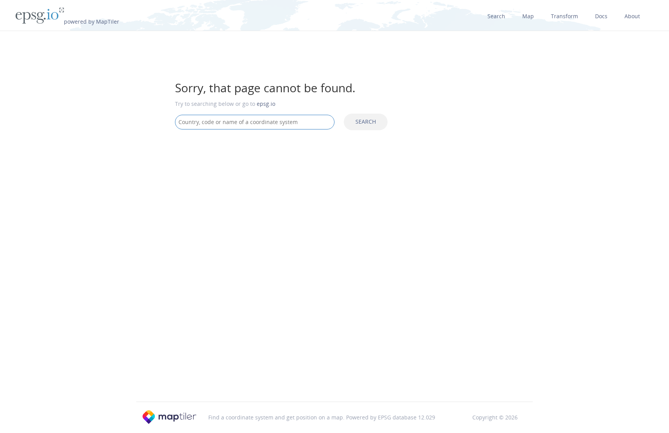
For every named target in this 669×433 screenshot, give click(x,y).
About (632, 16)
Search (496, 16)
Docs (601, 16)
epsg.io (266, 103)
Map (528, 16)
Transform (564, 16)
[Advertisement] (334, 197)
